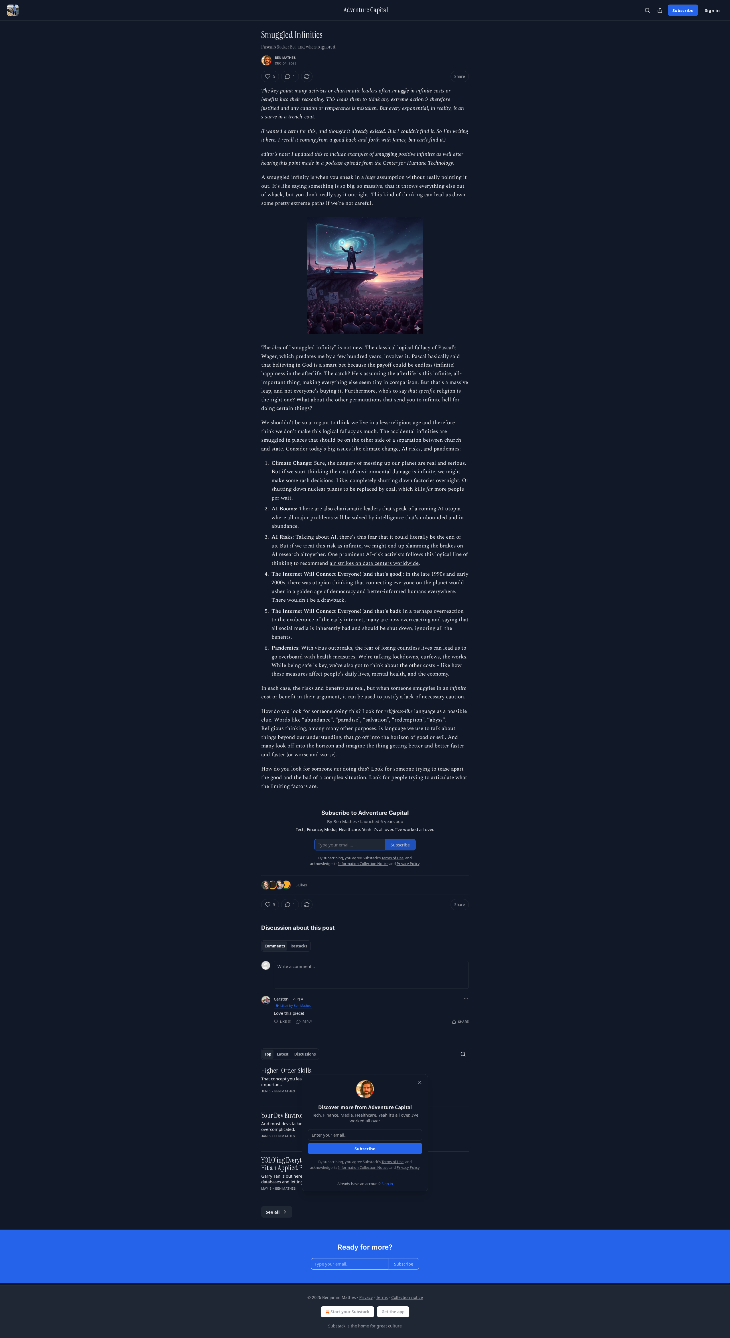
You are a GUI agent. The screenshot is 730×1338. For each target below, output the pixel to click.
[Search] (647, 10)
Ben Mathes (285, 58)
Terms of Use (392, 1161)
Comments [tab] (275, 946)
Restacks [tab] (299, 946)
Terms (382, 1297)
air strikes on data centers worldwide (374, 563)
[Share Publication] (660, 10)
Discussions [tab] (305, 1054)
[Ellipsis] (466, 998)
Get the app (393, 1311)
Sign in (712, 10)
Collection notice (407, 1297)
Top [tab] (268, 1054)
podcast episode (343, 163)
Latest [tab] (283, 1054)
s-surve (269, 117)
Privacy (366, 1297)
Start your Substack (350, 1311)
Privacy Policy (408, 1167)
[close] (419, 1082)
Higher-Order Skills (286, 1071)
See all (273, 1212)
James (398, 140)
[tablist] (286, 946)
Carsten (281, 999)
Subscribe (683, 10)
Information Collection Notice (363, 1167)
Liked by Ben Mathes (295, 1005)
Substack (336, 1326)
